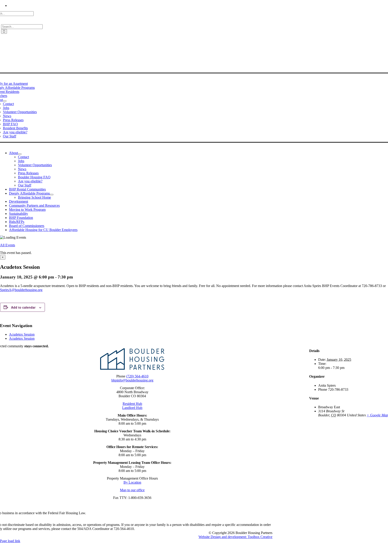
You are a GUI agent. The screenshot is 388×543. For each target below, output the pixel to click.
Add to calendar (23, 307)
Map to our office (132, 490)
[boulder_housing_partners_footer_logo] (132, 368)
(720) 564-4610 (137, 376)
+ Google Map (377, 415)
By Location (132, 482)
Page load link (10, 541)
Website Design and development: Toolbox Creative (235, 537)
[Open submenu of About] (5, 101)
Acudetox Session (22, 334)
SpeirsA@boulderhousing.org (21, 290)
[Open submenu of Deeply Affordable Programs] (51, 194)
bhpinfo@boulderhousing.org (132, 380)
